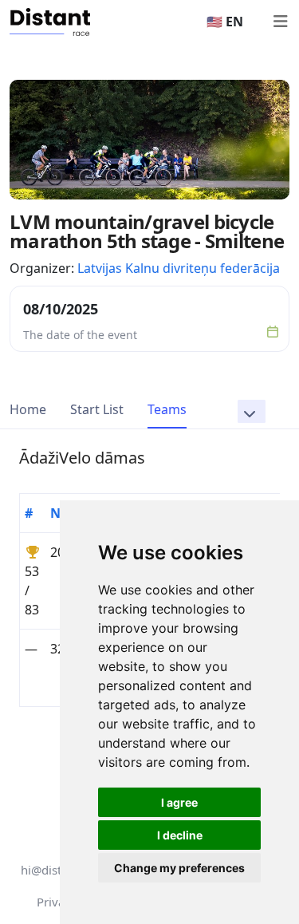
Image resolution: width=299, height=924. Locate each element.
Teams (167, 409)
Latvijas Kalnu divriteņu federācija (178, 268)
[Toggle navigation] (279, 21)
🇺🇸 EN (225, 21)
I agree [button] (179, 802)
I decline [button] (180, 835)
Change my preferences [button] (179, 868)
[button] (252, 411)
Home (28, 409)
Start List (97, 409)
